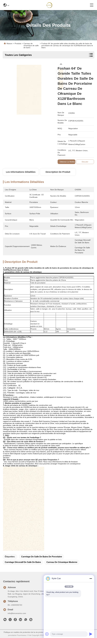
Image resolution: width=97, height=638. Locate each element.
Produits (18, 43)
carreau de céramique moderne (61, 562)
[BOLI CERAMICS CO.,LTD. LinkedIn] (20, 620)
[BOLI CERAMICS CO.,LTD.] (49, 5)
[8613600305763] (25, 620)
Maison (9, 43)
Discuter (85, 162)
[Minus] (90, 578)
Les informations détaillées (20, 172)
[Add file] (47, 634)
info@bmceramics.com (17, 613)
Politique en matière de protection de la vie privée (23, 632)
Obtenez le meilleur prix (69, 162)
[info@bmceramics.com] (31, 620)
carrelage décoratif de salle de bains (23, 562)
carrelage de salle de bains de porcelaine (41, 557)
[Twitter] (10, 620)
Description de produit (58, 172)
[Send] (91, 634)
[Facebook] (15, 620)
